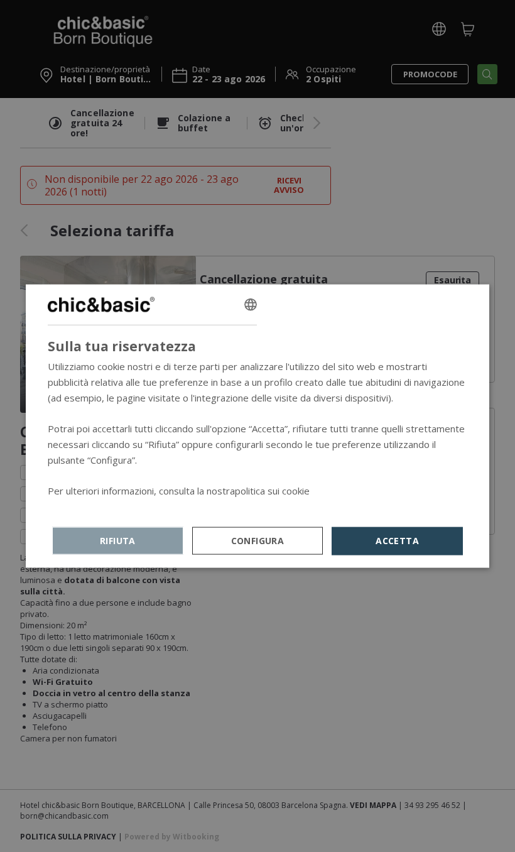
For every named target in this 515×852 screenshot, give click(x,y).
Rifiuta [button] (118, 541)
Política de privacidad (93, 506)
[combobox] (250, 304)
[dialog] (257, 426)
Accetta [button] (397, 541)
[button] (257, 541)
